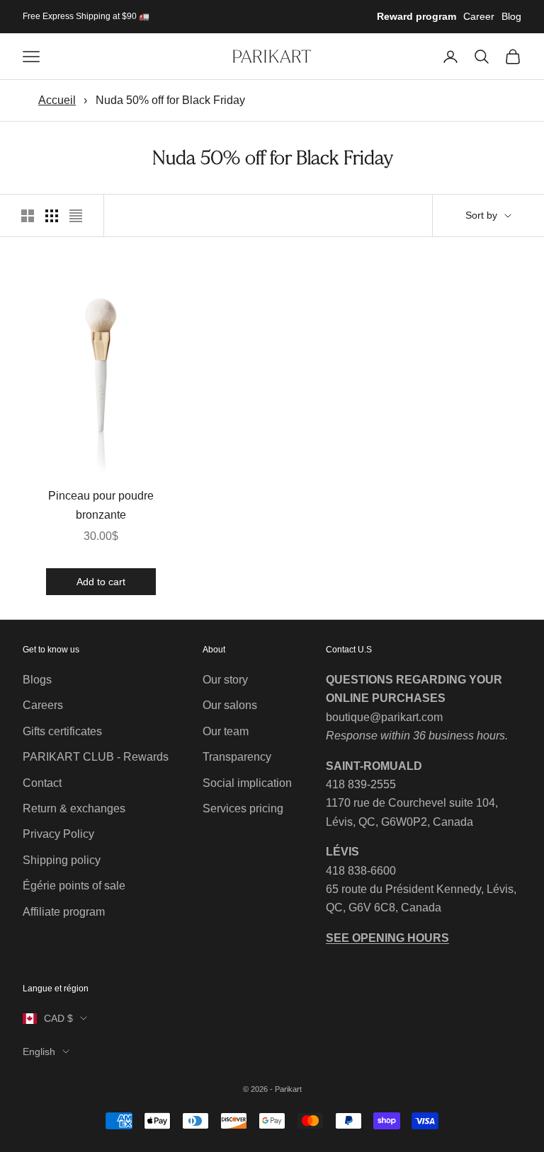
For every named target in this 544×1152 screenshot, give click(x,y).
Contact (42, 783)
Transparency (237, 757)
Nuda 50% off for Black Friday (170, 100)
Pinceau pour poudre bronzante (101, 505)
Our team (226, 731)
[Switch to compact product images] (75, 216)
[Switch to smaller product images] (51, 216)
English (39, 1051)
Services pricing (243, 808)
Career (478, 16)
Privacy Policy (58, 834)
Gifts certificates (62, 731)
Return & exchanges (74, 808)
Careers (43, 705)
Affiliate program (64, 912)
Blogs (37, 680)
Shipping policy (62, 860)
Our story (225, 680)
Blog (511, 16)
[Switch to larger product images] (27, 216)
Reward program (416, 16)
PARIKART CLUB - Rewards (96, 757)
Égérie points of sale (74, 886)
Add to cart (100, 581)
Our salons (230, 705)
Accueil (57, 100)
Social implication (247, 783)
